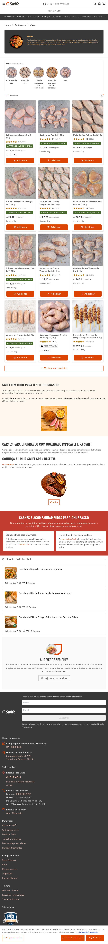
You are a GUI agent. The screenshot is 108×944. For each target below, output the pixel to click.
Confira (54, 502)
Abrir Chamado (14, 813)
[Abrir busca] (95, 4)
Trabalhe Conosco (11, 838)
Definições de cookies (13, 938)
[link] (54, 11)
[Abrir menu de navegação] (3, 4)
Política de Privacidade (88, 932)
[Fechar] (103, 930)
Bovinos (20, 17)
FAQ (4, 864)
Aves (29, 17)
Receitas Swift (9, 825)
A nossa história (10, 890)
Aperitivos (86, 17)
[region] (54, 934)
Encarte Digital (9, 878)
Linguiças (45, 17)
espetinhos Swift (69, 539)
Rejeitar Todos (95, 938)
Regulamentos (9, 869)
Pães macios (24, 544)
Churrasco (9, 17)
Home (7, 24)
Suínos (36, 17)
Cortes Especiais (71, 17)
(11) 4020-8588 (14, 747)
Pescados (57, 17)
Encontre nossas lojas (13, 894)
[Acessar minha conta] (99, 4)
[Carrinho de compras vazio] (104, 4)
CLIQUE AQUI (13, 777)
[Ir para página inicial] (12, 4)
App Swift (7, 873)
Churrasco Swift (10, 829)
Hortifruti (98, 17)
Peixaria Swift (9, 834)
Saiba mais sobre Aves (56, 44)
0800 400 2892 (23, 794)
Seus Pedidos (9, 860)
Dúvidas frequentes (12, 847)
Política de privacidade (14, 843)
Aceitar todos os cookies (72, 938)
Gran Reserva (8, 464)
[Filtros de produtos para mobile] (102, 95)
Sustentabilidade (10, 899)
